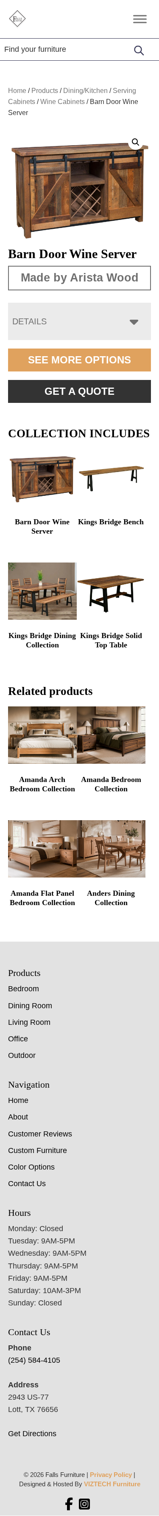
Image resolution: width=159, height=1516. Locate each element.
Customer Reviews (40, 1134)
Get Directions (32, 1433)
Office (18, 1039)
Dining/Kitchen (85, 90)
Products (44, 90)
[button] (135, 142)
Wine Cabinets (62, 101)
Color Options (31, 1167)
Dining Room (30, 1005)
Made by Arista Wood (80, 277)
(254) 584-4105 (34, 1360)
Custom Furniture (37, 1150)
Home (17, 90)
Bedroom (23, 988)
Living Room (29, 1022)
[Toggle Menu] (140, 19)
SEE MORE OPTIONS (79, 360)
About (18, 1117)
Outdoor (22, 1055)
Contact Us (27, 1183)
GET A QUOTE (79, 391)
